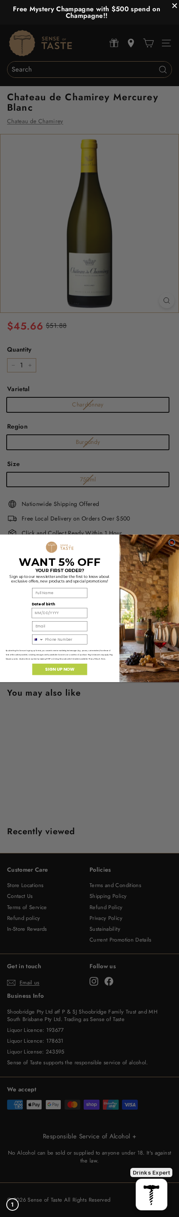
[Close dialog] (172, 542)
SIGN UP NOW (59, 669)
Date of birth (43, 604)
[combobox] (37, 639)
